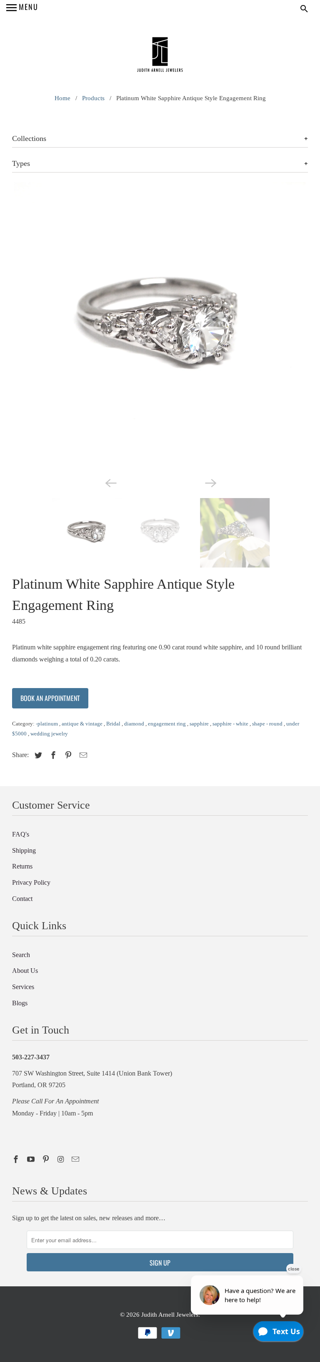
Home (62, 98)
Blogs (20, 1003)
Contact (22, 898)
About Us (25, 970)
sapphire (200, 723)
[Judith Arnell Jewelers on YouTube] (31, 1159)
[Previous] (110, 482)
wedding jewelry (49, 733)
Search (21, 954)
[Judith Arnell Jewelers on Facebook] (16, 1159)
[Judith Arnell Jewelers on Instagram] (61, 1159)
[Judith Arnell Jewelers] (160, 55)
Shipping (24, 850)
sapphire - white (231, 723)
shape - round (268, 723)
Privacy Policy (31, 882)
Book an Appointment (50, 698)
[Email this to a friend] (82, 755)
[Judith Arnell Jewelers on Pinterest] (46, 1159)
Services (23, 986)
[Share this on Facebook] (52, 755)
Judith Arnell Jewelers (169, 1314)
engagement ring (167, 723)
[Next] (210, 482)
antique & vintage (83, 723)
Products (93, 98)
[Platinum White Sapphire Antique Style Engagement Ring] (160, 327)
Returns (22, 866)
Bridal (114, 723)
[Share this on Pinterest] (67, 755)
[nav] (22, 8)
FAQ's (20, 834)
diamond (134, 723)
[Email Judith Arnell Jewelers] (76, 1159)
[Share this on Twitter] (37, 755)
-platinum (47, 723)
